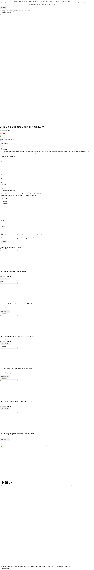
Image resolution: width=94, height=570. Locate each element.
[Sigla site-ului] (4, 2)
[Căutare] (76, 2)
